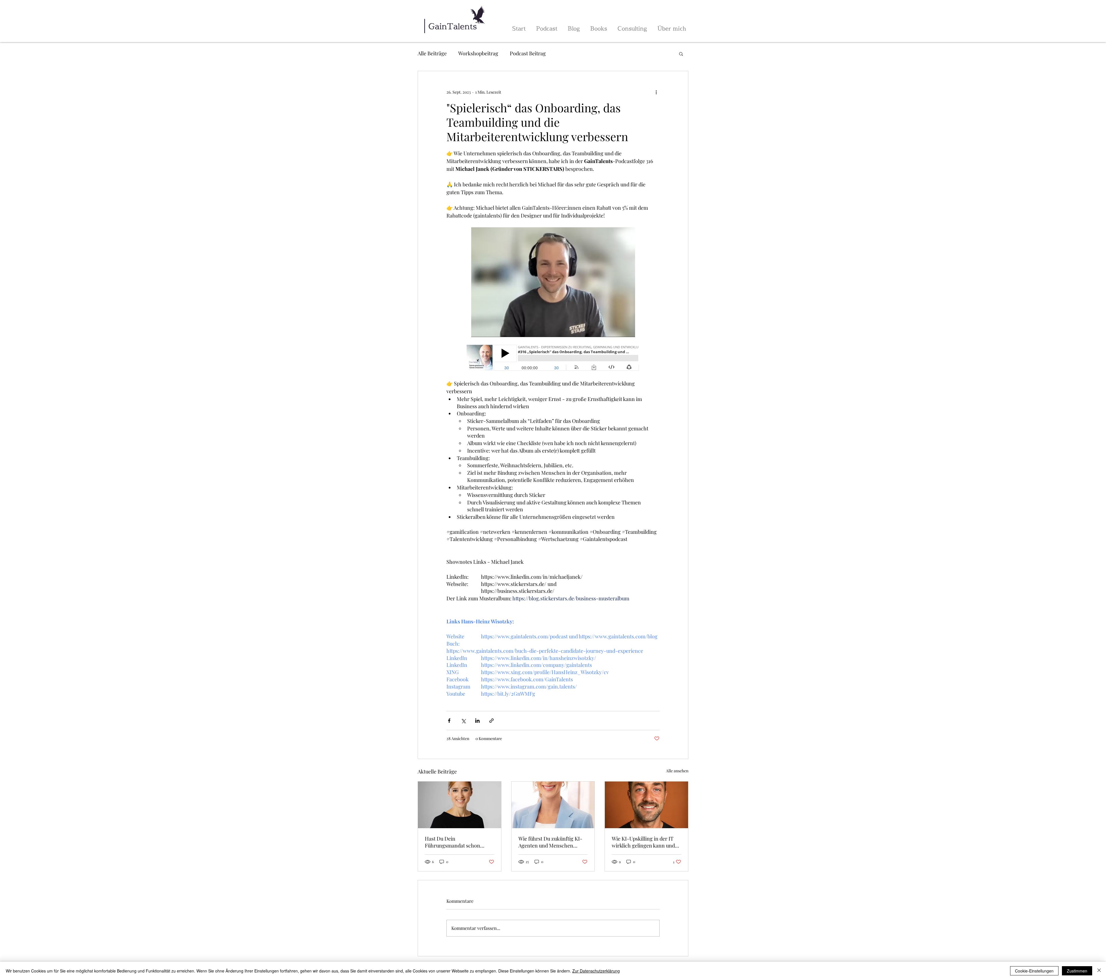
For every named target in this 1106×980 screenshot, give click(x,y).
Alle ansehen (677, 770)
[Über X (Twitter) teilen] (463, 720)
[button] (681, 53)
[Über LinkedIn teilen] (477, 720)
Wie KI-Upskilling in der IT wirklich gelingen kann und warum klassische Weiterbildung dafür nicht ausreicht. (643, 842)
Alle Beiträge (432, 53)
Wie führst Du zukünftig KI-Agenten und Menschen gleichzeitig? (550, 842)
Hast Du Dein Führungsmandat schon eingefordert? (452, 842)
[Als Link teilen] (491, 720)
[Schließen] (1099, 970)
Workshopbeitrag (478, 53)
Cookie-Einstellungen (1034, 971)
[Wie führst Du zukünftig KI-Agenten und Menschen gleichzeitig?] (553, 805)
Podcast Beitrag (528, 53)
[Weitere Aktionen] (656, 91)
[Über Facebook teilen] (449, 720)
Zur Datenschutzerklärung (596, 971)
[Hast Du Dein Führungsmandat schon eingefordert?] (459, 805)
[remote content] (553, 358)
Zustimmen (1077, 971)
